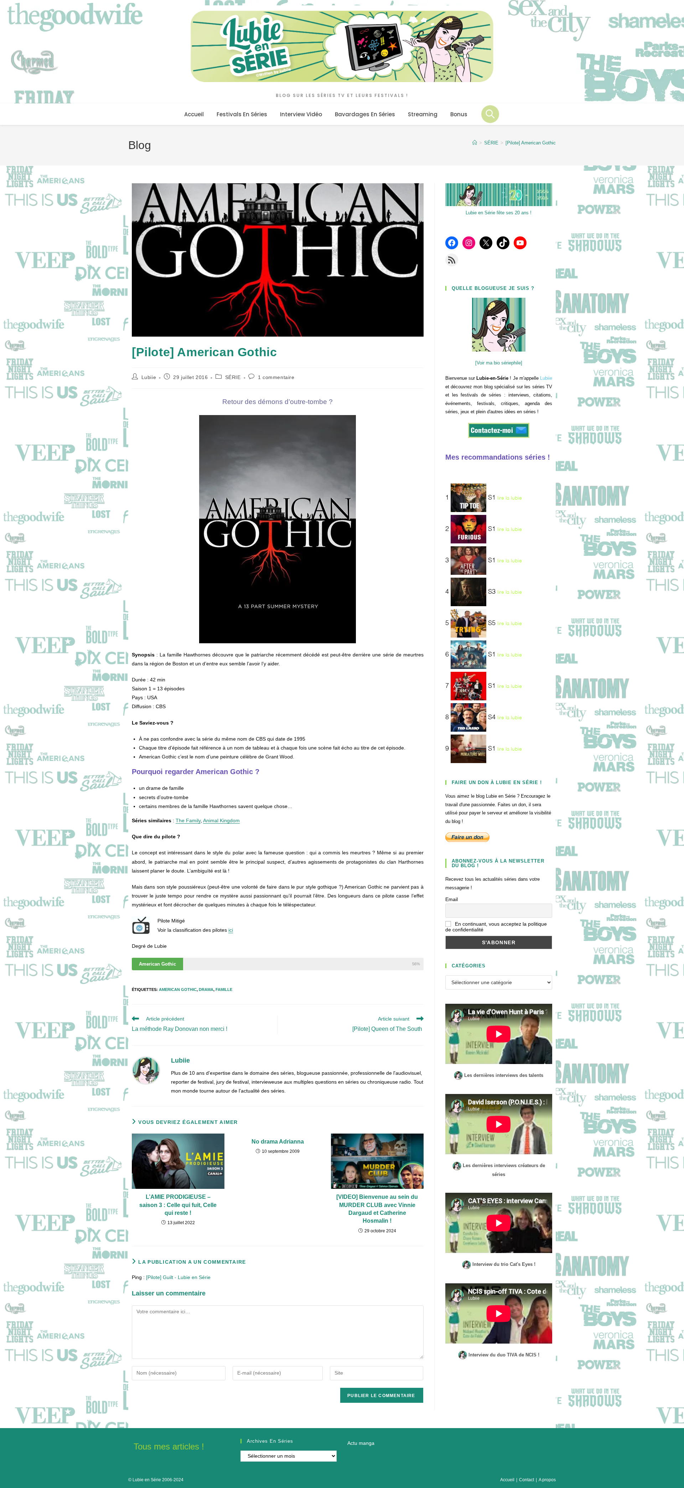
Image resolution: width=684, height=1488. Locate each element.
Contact (526, 1479)
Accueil (507, 1479)
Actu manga (360, 1443)
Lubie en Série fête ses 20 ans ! (499, 212)
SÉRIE (233, 377)
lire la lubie (509, 498)
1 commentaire (276, 377)
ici (230, 930)
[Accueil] (474, 142)
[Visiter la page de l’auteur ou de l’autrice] (146, 1070)
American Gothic (178, 989)
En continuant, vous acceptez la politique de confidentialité (496, 926)
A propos (547, 1479)
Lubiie (148, 377)
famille (224, 989)
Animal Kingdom (221, 820)
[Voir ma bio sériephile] (498, 362)
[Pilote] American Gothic (531, 142)
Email (451, 899)
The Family (188, 820)
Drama (206, 989)
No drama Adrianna (278, 1142)
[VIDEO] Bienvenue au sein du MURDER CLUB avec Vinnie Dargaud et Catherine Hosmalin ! (377, 1209)
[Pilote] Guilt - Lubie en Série (178, 1277)
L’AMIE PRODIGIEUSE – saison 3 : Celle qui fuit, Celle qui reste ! (178, 1205)
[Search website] (490, 114)
